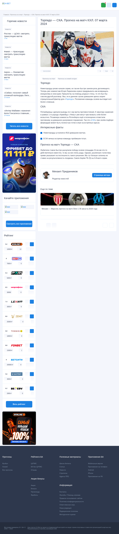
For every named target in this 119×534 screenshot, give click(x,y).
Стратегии (63, 473)
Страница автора (102, 175)
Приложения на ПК (95, 476)
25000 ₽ (9, 322)
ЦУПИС (34, 463)
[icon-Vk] (48, 225)
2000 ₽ (9, 393)
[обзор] (27, 244)
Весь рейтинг (19, 404)
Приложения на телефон (97, 467)
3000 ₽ (9, 307)
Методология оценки (67, 514)
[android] (30, 249)
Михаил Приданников (65, 171)
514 (106, 71)
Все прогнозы (7, 470)
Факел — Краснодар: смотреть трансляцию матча (14, 54)
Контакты (63, 492)
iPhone (90, 473)
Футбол (5, 463)
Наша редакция (65, 508)
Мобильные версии (95, 463)
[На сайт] (32, 244)
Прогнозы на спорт (16, 14)
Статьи (62, 467)
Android (91, 470)
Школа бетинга (65, 463)
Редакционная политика (69, 511)
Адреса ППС (64, 476)
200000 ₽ (10, 365)
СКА (93, 120)
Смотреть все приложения (19, 224)
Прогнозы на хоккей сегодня (67, 79)
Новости (8, 29)
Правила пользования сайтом (71, 498)
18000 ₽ (9, 336)
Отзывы (34, 470)
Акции (33, 485)
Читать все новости (19, 126)
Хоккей (5, 467)
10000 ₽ (9, 249)
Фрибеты (34, 495)
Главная (6, 14)
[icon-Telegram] (54, 225)
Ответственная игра (67, 505)
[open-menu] (114, 5)
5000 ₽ (9, 278)
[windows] (27, 249)
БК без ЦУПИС (36, 467)
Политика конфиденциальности (72, 501)
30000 (9, 292)
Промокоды (35, 492)
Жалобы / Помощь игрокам (70, 495)
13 (20, 249)
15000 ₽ (9, 350)
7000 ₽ (9, 263)
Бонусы (34, 488)
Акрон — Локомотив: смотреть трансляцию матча (14, 75)
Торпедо (69, 99)
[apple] (32, 249)
